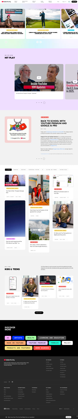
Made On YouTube (15, 343)
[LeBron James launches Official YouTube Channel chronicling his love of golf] (43, 18)
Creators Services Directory (50, 400)
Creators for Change (63, 389)
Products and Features (18, 348)
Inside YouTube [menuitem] (42, 2)
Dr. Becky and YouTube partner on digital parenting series (30, 302)
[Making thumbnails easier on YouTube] (63, 181)
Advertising (34, 389)
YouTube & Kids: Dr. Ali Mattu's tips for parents (47, 289)
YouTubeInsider (62, 376)
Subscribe (74, 1)
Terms (38, 408)
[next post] (44, 159)
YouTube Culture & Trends (8, 398)
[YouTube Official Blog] (6, 1)
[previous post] (34, 159)
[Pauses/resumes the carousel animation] (6, 42)
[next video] (44, 102)
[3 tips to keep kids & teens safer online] (65, 280)
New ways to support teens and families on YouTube (12, 296)
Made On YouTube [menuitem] (50, 2)
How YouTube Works (7, 396)
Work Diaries (42, 348)
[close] (77, 416)
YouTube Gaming (63, 370)
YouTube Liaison (49, 370)
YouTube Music (62, 374)
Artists (18, 338)
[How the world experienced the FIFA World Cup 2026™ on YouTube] (15, 218)
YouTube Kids (20, 389)
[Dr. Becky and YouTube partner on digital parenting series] (63, 214)
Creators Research (49, 398)
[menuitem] (58, 1)
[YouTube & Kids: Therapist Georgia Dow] (15, 180)
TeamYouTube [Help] (49, 368)
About (5, 389)
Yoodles (55, 343)
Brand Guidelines (28, 408)
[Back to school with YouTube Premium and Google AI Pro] (18, 129)
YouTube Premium (54, 139)
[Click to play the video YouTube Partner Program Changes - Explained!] (39, 77)
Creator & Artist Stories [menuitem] (24, 2)
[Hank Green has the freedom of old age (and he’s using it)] (39, 190)
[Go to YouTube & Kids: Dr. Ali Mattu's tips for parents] (48, 280)
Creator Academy (49, 394)
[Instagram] (9, 381)
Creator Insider (48, 366)
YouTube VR (48, 402)
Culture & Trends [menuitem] (34, 2)
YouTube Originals (21, 394)
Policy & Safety (15, 408)
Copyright (21, 408)
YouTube (47, 362)
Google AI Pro (54, 145)
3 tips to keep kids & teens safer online (65, 289)
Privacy (33, 408)
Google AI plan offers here (59, 149)
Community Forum (7, 400)
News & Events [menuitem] (16, 2)
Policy (67, 343)
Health (30, 338)
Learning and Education (51, 338)
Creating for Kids (49, 396)
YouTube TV (62, 372)
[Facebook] (12, 381)
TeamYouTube (62, 368)
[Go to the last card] (40, 42)
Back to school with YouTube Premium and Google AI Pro (54, 123)
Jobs (5, 394)
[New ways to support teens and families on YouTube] (13, 284)
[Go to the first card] (37, 42)
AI (8, 338)
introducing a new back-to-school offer (55, 131)
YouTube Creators (49, 364)
